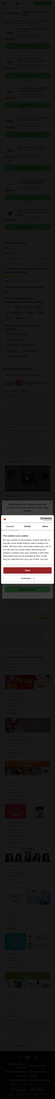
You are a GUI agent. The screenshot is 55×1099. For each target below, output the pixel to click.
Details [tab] (27, 526)
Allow (27, 570)
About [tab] (45, 526)
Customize (26, 578)
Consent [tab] (10, 526)
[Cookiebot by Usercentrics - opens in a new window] (40, 519)
